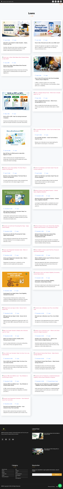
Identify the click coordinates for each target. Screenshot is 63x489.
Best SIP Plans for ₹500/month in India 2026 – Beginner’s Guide (14, 153)
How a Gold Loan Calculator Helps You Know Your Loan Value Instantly (15, 361)
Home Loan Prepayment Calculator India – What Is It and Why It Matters (15, 258)
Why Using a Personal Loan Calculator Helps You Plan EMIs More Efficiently (14, 212)
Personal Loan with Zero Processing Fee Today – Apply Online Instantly (14, 234)
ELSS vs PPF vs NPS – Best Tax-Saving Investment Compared (15, 117)
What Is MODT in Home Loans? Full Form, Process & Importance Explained (47, 258)
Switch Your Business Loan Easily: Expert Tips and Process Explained (46, 176)
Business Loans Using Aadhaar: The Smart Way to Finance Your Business (15, 176)
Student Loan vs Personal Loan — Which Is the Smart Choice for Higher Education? (46, 339)
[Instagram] (9, 439)
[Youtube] (13, 439)
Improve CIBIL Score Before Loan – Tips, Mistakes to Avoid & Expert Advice (15, 384)
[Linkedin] (6, 439)
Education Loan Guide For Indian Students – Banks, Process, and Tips (15, 43)
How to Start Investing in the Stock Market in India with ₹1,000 (52, 434)
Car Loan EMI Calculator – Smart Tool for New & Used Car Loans (46, 138)
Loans (15, 40)
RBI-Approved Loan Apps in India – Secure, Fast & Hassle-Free (15, 316)
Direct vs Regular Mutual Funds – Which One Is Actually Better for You (46, 101)
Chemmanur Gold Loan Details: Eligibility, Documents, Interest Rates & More (44, 281)
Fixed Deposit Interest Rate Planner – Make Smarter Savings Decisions (47, 361)
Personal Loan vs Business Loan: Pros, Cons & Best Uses (47, 316)
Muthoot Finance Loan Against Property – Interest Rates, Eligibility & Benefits (47, 199)
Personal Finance (51, 381)
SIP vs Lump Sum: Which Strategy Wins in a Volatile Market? (51, 449)
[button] (60, 486)
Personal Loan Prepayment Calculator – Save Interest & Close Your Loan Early (13, 407)
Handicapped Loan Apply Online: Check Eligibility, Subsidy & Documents (15, 294)
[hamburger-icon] (60, 4)
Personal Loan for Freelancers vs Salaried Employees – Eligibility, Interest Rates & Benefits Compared (47, 384)
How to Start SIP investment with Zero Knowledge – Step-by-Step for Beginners (47, 78)
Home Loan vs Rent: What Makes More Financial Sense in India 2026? (14, 66)
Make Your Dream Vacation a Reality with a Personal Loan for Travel (13, 339)
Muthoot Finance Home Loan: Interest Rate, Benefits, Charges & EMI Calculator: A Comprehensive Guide (45, 235)
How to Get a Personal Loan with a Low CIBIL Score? (47, 43)
